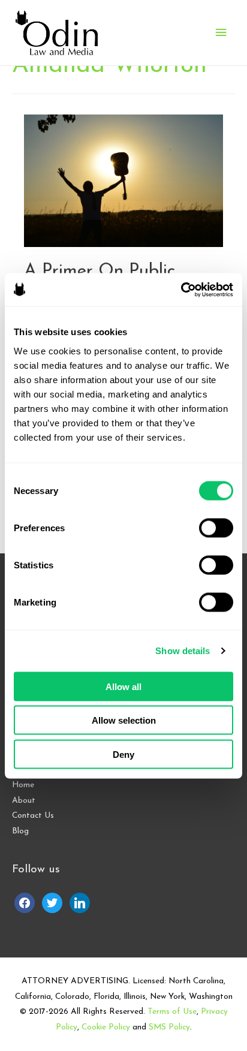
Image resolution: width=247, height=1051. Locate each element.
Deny (123, 754)
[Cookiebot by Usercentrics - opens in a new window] (180, 289)
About (23, 801)
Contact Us (33, 816)
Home (23, 785)
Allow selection (124, 720)
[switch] (216, 527)
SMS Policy (169, 1027)
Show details (182, 651)
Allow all (123, 686)
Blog (20, 831)
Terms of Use (172, 1012)
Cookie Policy (106, 1027)
